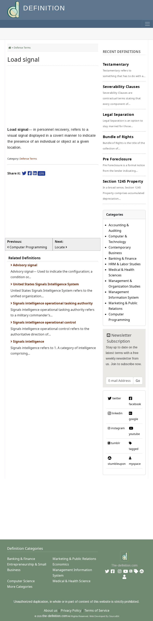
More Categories (19, 586)
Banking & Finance (122, 258)
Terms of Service (96, 610)
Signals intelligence (28, 341)
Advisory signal (24, 265)
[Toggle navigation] (147, 24)
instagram (117, 428)
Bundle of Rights (124, 142)
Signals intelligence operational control (44, 322)
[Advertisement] (52, 96)
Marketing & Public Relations (74, 559)
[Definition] (13, 9)
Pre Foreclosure (124, 165)
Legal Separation (123, 120)
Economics (61, 564)
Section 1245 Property (123, 189)
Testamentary (124, 70)
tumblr (115, 443)
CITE (41, 173)
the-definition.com (55, 616)
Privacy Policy (71, 610)
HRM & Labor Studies (125, 264)
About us (50, 610)
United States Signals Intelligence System (45, 284)
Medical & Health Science (71, 581)
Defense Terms (22, 47)
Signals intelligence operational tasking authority (52, 303)
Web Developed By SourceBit (104, 616)
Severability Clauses (122, 95)
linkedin (117, 413)
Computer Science (21, 581)
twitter (116, 398)
